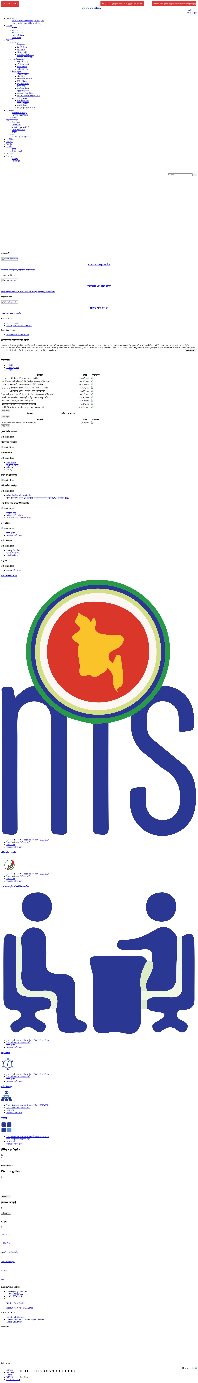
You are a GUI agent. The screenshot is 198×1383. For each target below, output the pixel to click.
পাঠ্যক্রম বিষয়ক (12, 110)
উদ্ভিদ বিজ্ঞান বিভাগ (24, 81)
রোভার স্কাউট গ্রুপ (18, 129)
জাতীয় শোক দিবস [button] (12, 553)
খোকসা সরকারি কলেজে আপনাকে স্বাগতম (26, 23)
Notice (9, 1375)
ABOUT (10, 1372)
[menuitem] (189, 11)
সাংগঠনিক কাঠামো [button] (12, 465)
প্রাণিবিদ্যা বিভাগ (23, 83)
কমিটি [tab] (10, 370)
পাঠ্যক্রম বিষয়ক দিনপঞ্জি (20, 115)
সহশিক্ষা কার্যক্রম (12, 120)
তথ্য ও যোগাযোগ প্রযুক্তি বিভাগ (28, 95)
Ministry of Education (15, 1317)
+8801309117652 (15, 1294)
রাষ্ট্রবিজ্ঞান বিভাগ (23, 64)
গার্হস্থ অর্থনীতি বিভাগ (24, 79)
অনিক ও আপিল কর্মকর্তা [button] (14, 515)
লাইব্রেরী (9, 141)
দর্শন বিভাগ (21, 50)
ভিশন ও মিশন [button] (11, 462)
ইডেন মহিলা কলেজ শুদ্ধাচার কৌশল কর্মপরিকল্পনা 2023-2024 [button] (27, 840)
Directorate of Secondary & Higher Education (26, 1319)
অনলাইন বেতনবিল (12, 323)
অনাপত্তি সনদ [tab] (13, 367)
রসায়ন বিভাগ (21, 86)
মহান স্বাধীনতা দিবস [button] (13, 550)
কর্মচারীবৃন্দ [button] (9, 470)
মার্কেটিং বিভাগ (22, 105)
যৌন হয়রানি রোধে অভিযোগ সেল (17, 334)
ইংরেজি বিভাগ (22, 47)
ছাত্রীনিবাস (10, 139)
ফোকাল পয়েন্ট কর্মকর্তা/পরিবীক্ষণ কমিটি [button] (19, 518)
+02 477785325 (15, 1296)
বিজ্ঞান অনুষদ (16, 71)
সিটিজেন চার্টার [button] (11, 513)
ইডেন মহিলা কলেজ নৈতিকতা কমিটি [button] (18, 842)
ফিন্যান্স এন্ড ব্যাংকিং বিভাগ (26, 108)
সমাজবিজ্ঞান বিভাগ (23, 69)
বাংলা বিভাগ (21, 45)
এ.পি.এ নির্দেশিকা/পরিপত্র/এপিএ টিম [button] (18, 495)
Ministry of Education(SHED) (19, 325)
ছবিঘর (14, 149)
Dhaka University (14, 1322)
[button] (122, 4)
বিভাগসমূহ (9, 40)
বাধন (13, 134)
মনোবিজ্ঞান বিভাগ (23, 88)
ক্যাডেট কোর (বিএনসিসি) (20, 127)
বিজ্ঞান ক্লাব (16, 122)
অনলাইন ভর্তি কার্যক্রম (19, 112)
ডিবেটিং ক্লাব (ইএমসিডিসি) (21, 137)
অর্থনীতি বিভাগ (22, 66)
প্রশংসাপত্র (16, 161)
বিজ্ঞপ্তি (9, 144)
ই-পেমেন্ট (9, 156)
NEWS (9, 1377)
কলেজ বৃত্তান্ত (11, 18)
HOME (9, 1370)
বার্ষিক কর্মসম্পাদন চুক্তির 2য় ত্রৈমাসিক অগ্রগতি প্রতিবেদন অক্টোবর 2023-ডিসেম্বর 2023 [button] (37, 498)
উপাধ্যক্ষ (15, 30)
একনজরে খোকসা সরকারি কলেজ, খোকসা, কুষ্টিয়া (28, 20)
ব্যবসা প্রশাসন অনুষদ (19, 98)
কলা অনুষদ (15, 42)
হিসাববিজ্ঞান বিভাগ (23, 100)
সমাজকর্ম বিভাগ (22, 62)
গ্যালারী (9, 146)
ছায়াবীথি (14, 132)
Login (189, 10)
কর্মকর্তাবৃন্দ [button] (9, 467)
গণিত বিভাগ (21, 76)
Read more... (191, 350)
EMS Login (192, 12)
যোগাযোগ (9, 154)
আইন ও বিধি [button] (10, 533)
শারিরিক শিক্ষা (16, 125)
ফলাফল (14, 117)
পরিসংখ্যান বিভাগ (23, 91)
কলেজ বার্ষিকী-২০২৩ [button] (13, 570)
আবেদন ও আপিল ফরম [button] (14, 535)
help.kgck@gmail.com (17, 1291)
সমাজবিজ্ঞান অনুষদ (18, 59)
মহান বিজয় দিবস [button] (12, 555)
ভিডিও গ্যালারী (17, 151)
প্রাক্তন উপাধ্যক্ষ (18, 35)
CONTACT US (13, 1379)
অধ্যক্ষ (14, 28)
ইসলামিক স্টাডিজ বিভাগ (25, 57)
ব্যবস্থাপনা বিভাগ (23, 103)
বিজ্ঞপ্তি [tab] (11, 365)
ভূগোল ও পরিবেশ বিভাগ (25, 93)
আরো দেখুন (5, 410)
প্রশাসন (9, 25)
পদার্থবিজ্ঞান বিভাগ (23, 74)
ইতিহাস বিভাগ (22, 52)
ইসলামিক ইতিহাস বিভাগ (25, 54)
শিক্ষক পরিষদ (16, 37)
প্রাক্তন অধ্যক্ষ (17, 33)
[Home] (7, 16)
